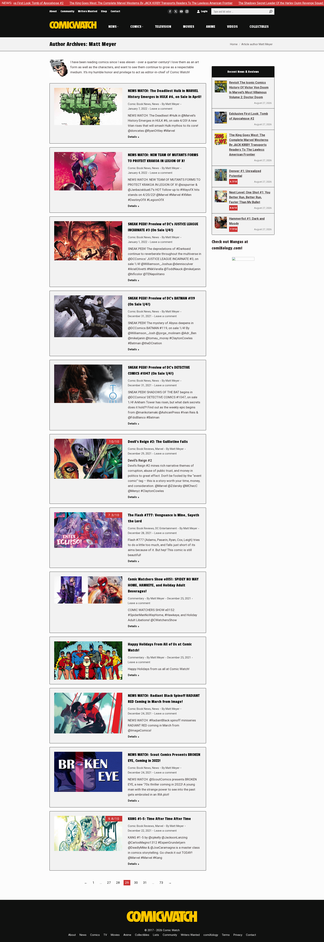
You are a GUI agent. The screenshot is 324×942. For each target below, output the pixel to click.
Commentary (136, 598)
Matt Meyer (102, 44)
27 (109, 882)
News (155, 104)
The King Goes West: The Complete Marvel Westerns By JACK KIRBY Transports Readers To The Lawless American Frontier (96, 3)
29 (127, 882)
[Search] (270, 11)
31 (145, 882)
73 (161, 882)
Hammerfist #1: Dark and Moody (247, 221)
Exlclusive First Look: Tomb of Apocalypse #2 (248, 116)
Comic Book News (139, 104)
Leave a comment (161, 108)
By (170, 104)
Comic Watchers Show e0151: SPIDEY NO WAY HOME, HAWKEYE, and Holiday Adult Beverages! (163, 585)
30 (136, 882)
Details (132, 137)
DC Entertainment (166, 528)
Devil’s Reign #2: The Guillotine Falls (158, 442)
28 (118, 882)
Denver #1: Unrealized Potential (245, 173)
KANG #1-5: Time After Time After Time (159, 819)
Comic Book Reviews (141, 449)
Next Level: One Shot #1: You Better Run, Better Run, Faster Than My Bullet (249, 197)
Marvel (159, 449)
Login (204, 11)
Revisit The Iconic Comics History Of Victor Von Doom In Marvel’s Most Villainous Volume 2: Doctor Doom (248, 90)
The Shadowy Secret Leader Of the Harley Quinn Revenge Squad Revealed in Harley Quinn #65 (246, 3)
